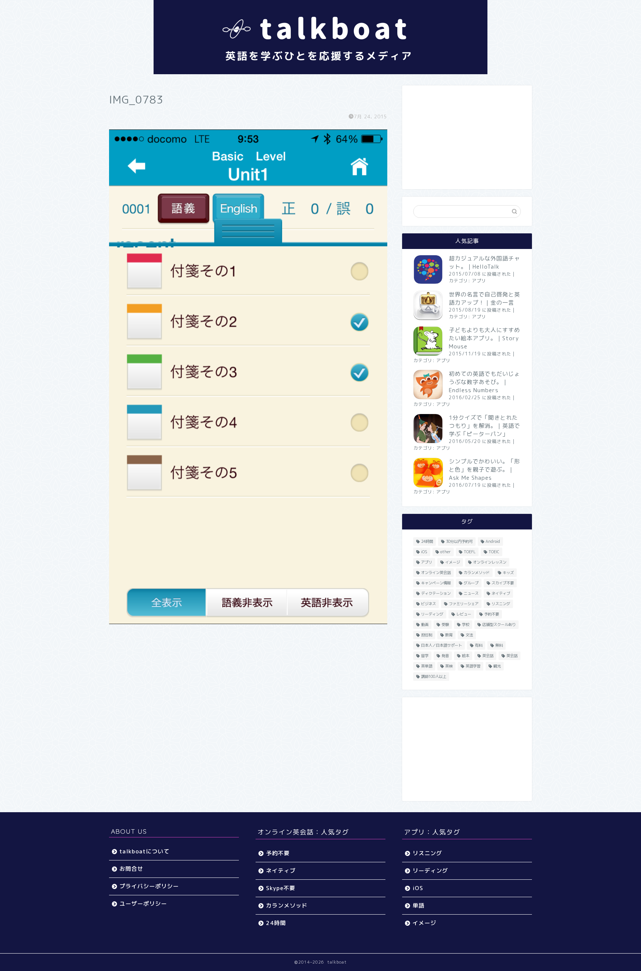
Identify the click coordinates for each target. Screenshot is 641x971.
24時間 (427, 541)
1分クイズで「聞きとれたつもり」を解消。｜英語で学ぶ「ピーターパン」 (484, 426)
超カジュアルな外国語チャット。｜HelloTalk (484, 262)
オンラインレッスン (489, 562)
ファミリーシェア (464, 603)
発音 (445, 655)
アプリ (479, 281)
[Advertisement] (467, 137)
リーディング (432, 614)
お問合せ (131, 869)
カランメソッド (477, 572)
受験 (445, 624)
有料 (478, 645)
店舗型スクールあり (499, 624)
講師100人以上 (433, 676)
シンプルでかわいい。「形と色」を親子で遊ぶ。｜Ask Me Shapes (484, 469)
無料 (499, 645)
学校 (465, 624)
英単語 (426, 666)
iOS (424, 551)
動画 (424, 624)
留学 (424, 655)
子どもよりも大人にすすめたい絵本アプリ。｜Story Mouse (484, 338)
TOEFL (470, 551)
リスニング (501, 603)
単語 (418, 905)
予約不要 (491, 614)
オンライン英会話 (436, 572)
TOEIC (494, 551)
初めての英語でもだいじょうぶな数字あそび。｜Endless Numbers (484, 382)
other (445, 551)
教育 (449, 634)
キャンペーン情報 (436, 582)
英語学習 (473, 666)
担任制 (426, 634)
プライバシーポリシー (149, 886)
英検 (449, 666)
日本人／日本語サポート (441, 645)
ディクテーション (436, 593)
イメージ (452, 562)
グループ (471, 582)
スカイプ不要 (503, 582)
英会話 (487, 655)
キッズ (508, 572)
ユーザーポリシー (143, 904)
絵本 (465, 655)
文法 (469, 634)
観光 (497, 666)
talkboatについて (144, 851)
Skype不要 (280, 888)
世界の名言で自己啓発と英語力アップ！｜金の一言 (484, 298)
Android (493, 541)
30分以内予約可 (459, 541)
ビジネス (428, 603)
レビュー (463, 614)
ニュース (471, 593)
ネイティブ (501, 593)
